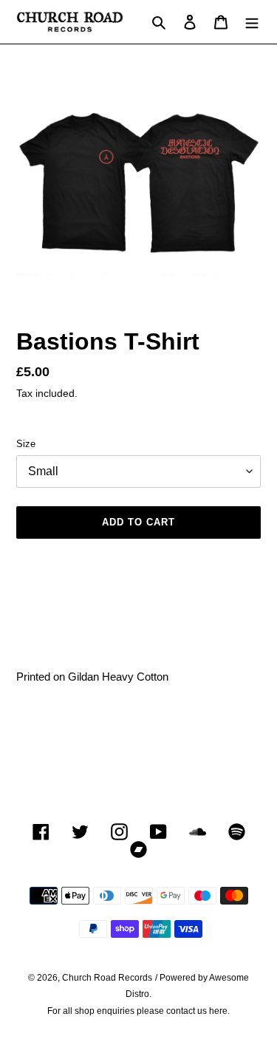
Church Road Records (107, 978)
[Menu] (251, 22)
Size (25, 443)
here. (219, 1011)
